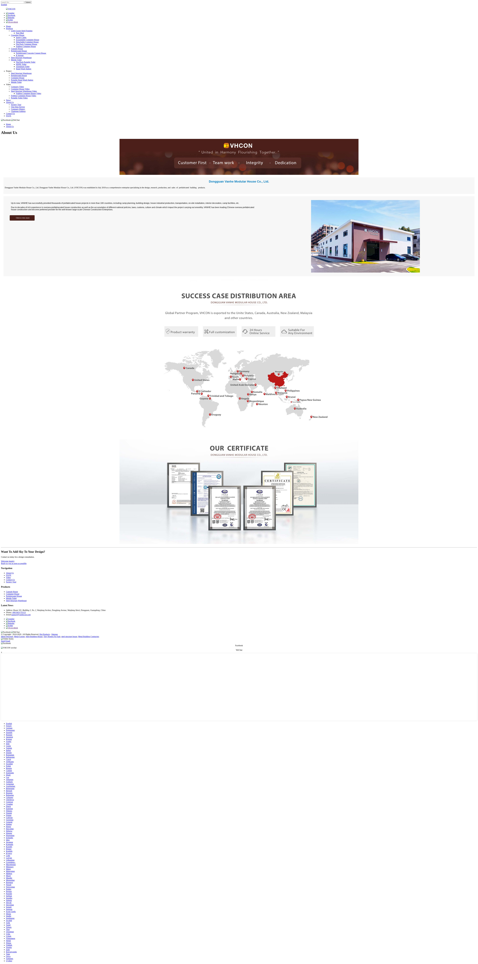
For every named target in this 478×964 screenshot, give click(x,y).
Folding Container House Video (28, 93)
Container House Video (20, 89)
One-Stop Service (18, 107)
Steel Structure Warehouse (21, 58)
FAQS (8, 116)
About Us (10, 102)
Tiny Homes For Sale (52, 636)
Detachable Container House (27, 42)
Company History (18, 109)
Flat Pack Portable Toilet (25, 62)
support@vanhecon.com (21, 615)
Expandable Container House (27, 40)
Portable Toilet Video (19, 98)
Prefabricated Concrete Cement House (31, 53)
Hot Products (44, 634)
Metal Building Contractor (88, 636)
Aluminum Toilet (22, 67)
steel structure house (69, 636)
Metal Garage (19, 636)
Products (9, 28)
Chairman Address (18, 111)
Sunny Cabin (21, 37)
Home (8, 26)
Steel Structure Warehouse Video (24, 91)
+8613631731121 (19, 612)
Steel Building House (34, 636)
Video (8, 577)
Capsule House (17, 49)
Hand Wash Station (23, 69)
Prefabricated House (19, 51)
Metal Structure (7, 636)
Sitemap (54, 634)
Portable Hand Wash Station (22, 80)
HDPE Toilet (21, 64)
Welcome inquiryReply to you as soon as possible (14, 562)
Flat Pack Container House (26, 44)
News (8, 100)
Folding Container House (26, 46)
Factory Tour (16, 105)
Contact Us (10, 114)
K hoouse (20, 55)
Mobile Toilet (16, 60)
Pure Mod (20, 33)
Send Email (5, 641)
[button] (22, 218)
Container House (17, 35)
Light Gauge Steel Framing (21, 31)
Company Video (17, 87)
